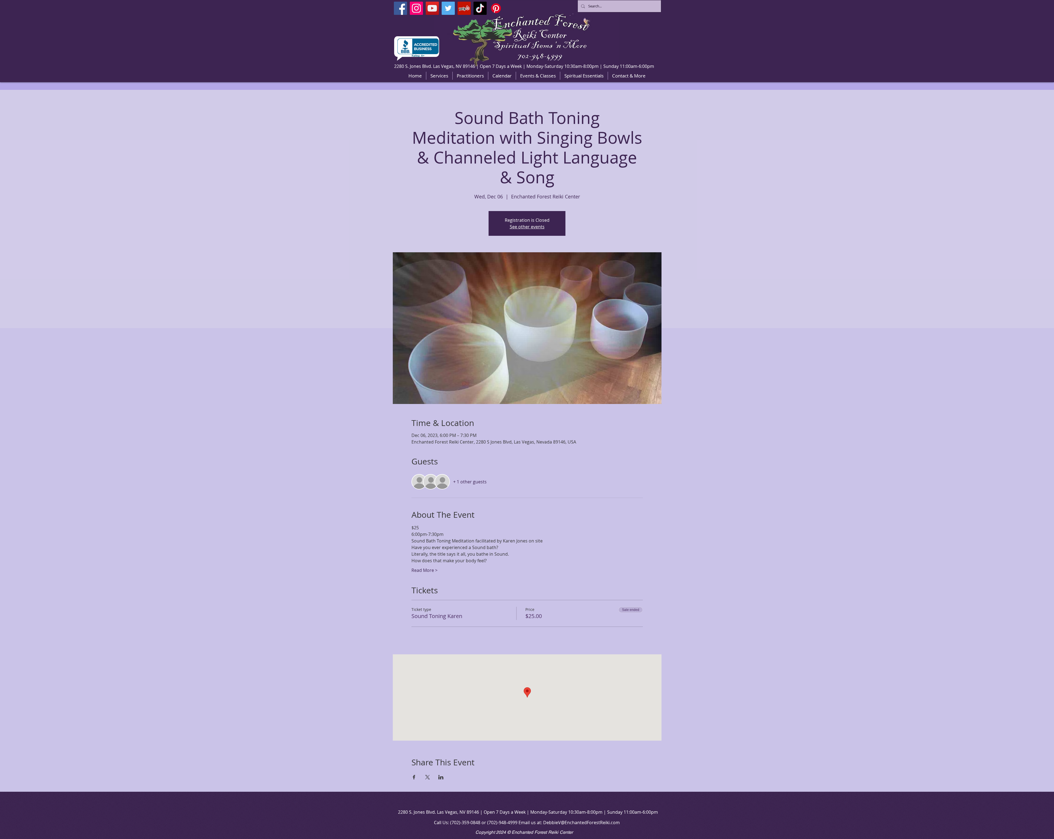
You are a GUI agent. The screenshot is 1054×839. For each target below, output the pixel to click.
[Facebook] (400, 8)
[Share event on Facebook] (414, 777)
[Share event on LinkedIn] (441, 777)
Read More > (424, 570)
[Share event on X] (427, 777)
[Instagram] (416, 8)
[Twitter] (448, 8)
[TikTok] (480, 8)
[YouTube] (432, 8)
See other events (527, 227)
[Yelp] (464, 8)
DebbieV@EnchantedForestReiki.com (581, 822)
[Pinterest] (496, 8)
